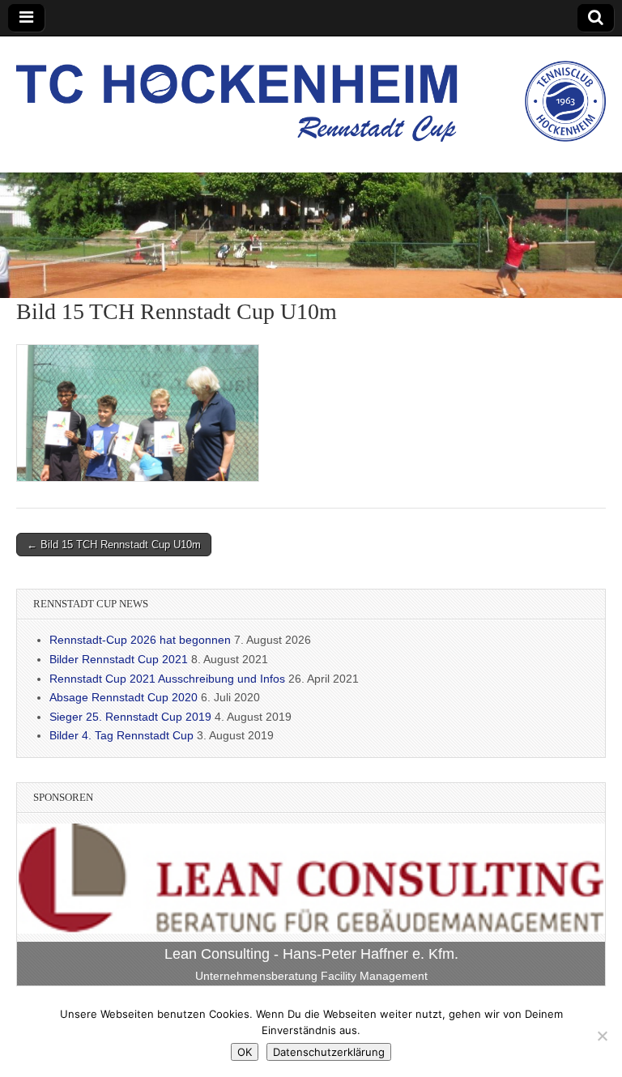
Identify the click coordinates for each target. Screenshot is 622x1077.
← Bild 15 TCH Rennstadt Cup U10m (114, 544)
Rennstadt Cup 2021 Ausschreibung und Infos (167, 678)
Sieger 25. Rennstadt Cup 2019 (130, 716)
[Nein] (602, 1036)
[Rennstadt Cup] (311, 92)
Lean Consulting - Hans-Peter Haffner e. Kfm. (311, 954)
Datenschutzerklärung (329, 1051)
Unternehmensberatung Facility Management (311, 975)
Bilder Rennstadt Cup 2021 (118, 659)
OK (244, 1051)
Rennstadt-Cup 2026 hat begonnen (140, 639)
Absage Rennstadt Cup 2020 (123, 697)
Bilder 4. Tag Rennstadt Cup (121, 735)
